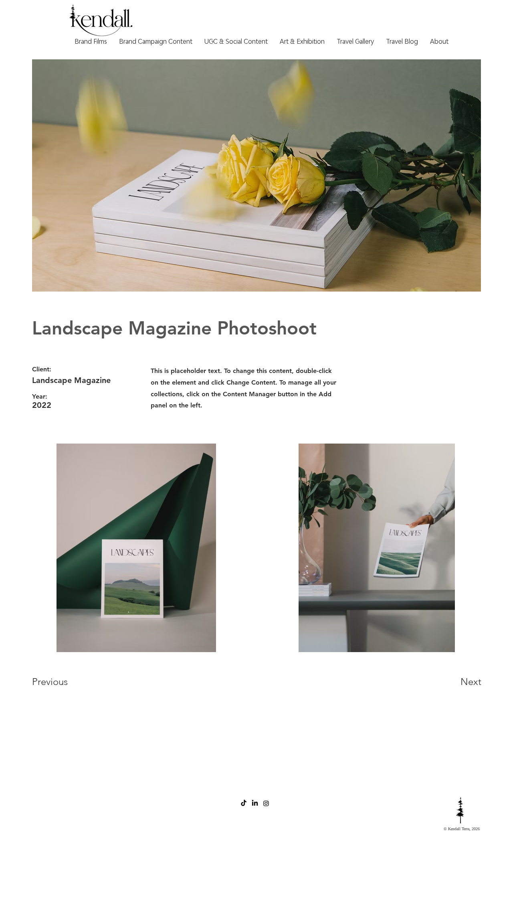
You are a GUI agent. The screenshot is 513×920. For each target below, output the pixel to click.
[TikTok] (243, 803)
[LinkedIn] (255, 803)
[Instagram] (266, 803)
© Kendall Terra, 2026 (462, 829)
